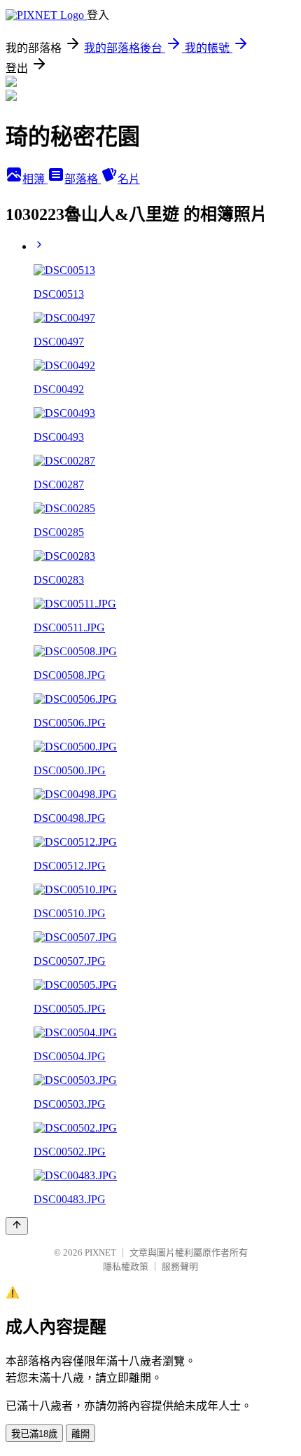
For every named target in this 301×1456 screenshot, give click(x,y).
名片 (129, 179)
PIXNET (100, 1252)
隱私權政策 (125, 1266)
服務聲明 (180, 1266)
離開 (80, 1434)
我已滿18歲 (34, 1434)
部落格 (82, 179)
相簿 (35, 179)
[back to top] (17, 1226)
